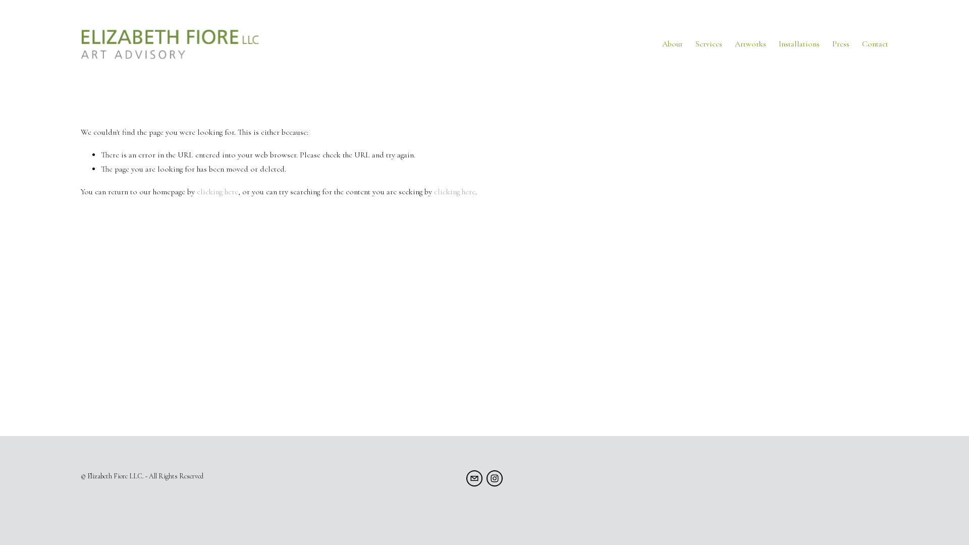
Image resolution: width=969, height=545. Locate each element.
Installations (799, 44)
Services (708, 44)
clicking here (217, 192)
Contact (875, 44)
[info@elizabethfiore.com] (474, 478)
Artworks (750, 44)
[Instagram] (495, 478)
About (672, 44)
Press (840, 44)
